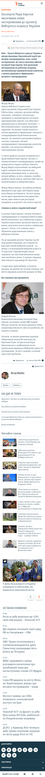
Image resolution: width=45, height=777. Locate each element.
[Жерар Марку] (15, 101)
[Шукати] (40, 774)
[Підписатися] (14, 755)
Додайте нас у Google (10, 774)
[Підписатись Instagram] (25, 750)
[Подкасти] (32, 774)
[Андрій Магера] (22, 313)
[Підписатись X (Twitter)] (14, 750)
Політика (6, 10)
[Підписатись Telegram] (35, 750)
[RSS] (3, 755)
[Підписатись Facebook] (3, 750)
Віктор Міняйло (7, 32)
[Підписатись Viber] (30, 750)
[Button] (18, 41)
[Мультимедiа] (24, 774)
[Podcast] (9, 755)
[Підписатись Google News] (9, 750)
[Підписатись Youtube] (19, 750)
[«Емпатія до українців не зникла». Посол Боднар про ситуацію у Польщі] (10, 442)
